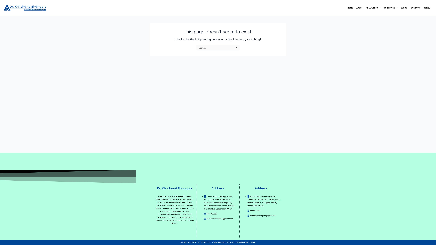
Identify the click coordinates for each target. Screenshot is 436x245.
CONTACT (415, 8)
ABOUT (359, 8)
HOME (350, 8)
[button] (379, 7)
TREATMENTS (372, 8)
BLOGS (404, 8)
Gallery (427, 8)
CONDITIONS (389, 8)
